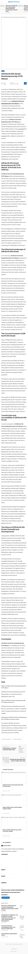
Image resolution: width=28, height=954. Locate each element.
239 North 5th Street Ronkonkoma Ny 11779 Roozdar (13, 785)
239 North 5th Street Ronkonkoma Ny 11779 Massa (7, 739)
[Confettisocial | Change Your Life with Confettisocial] (14, 1)
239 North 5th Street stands (18, 739)
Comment (4, 854)
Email (3, 876)
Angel (5, 84)
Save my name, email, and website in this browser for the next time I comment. (12, 892)
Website (3, 883)
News (3, 70)
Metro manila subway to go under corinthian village (12, 830)
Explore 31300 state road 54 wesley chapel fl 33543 (12, 808)
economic (4, 136)
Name (3, 869)
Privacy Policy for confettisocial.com (14, 944)
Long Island (21, 129)
